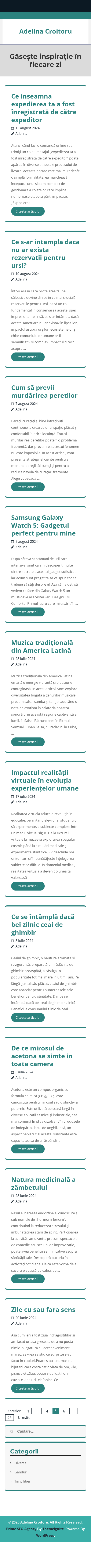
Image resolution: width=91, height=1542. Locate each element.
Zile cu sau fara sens (43, 1309)
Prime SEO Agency (21, 1528)
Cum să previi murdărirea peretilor (44, 391)
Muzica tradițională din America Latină (42, 646)
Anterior (14, 1411)
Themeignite (53, 1528)
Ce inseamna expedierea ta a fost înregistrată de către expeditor (44, 108)
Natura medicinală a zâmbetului (43, 1183)
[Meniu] (45, 6)
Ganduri (21, 1472)
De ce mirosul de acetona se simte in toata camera (42, 1056)
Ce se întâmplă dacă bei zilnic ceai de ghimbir (42, 924)
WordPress (45, 1535)
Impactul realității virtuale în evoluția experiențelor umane (45, 780)
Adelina (21, 133)
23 (9, 1417)
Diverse (20, 1463)
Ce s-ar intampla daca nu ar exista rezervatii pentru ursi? (45, 253)
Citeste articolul (27, 211)
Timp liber (22, 1481)
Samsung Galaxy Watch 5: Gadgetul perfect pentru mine (43, 525)
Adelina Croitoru (45, 31)
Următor (25, 1417)
